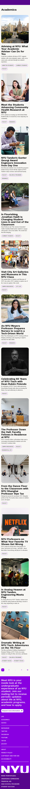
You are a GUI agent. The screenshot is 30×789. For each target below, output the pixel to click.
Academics (5, 720)
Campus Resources (7, 286)
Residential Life (7, 450)
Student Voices (6, 660)
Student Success (8, 786)
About (3, 749)
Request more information (11, 711)
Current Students (21, 65)
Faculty (4, 69)
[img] (15, 29)
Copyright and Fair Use (10, 756)
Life (2, 716)
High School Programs (10, 784)
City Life (18, 286)
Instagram (5, 728)
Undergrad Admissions (10, 778)
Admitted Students (7, 65)
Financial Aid (6, 781)
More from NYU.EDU (8, 776)
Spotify (4, 744)
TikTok (3, 741)
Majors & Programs (15, 175)
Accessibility (6, 759)
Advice (3, 723)
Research (12, 122)
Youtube (4, 737)
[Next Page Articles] (27, 669)
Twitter (4, 731)
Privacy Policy (6, 753)
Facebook (5, 734)
